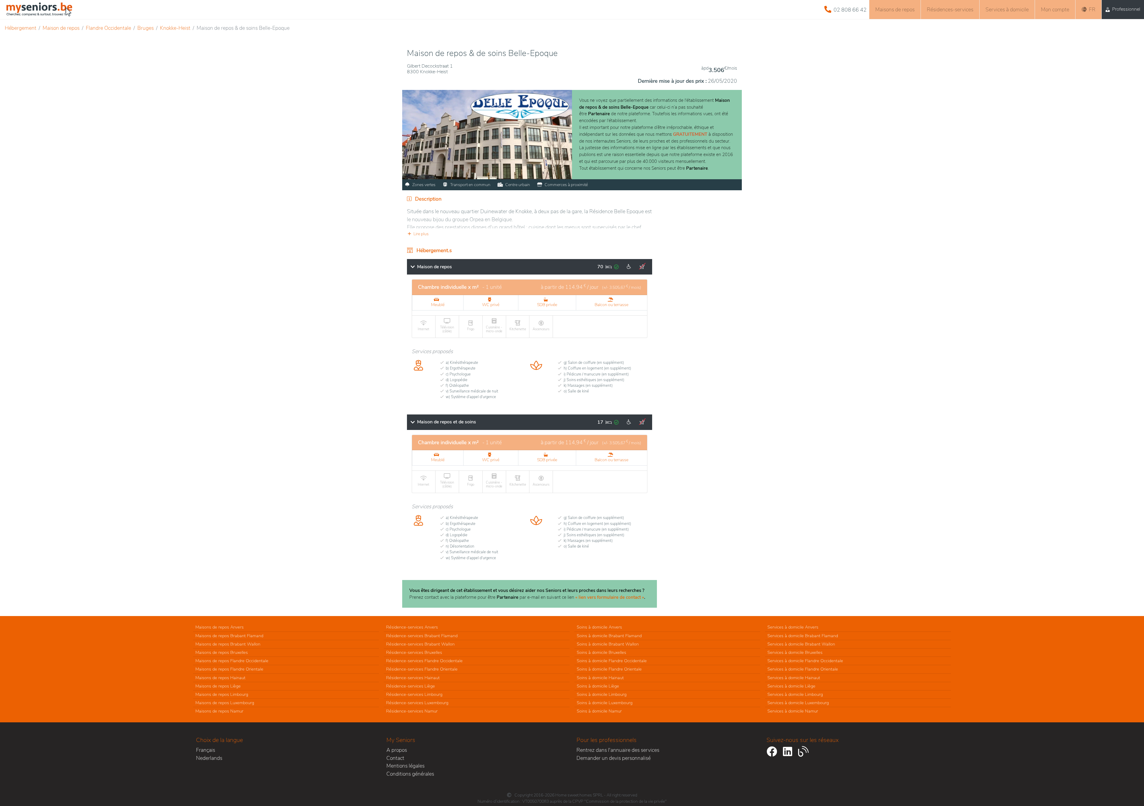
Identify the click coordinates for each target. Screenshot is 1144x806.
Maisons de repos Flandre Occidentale (231, 661)
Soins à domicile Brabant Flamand (609, 636)
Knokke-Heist (175, 28)
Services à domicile (1007, 9)
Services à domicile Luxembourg (798, 703)
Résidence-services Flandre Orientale (422, 669)
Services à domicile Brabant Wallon (801, 644)
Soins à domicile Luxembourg (604, 703)
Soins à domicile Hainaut (600, 678)
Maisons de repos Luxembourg (224, 703)
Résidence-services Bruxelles (414, 652)
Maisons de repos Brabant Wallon (227, 644)
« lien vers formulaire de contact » (609, 597)
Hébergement (20, 28)
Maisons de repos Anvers (219, 627)
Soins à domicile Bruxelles (601, 652)
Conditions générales (410, 773)
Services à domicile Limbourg (795, 694)
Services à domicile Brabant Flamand (802, 636)
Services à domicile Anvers (792, 627)
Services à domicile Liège (791, 686)
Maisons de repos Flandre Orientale (229, 669)
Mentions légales (405, 765)
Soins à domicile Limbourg (602, 694)
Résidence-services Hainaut (413, 678)
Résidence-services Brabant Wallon (420, 644)
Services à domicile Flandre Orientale (802, 669)
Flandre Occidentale (108, 28)
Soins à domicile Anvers (599, 627)
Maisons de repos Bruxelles (221, 652)
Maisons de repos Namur (219, 711)
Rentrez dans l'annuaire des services (617, 750)
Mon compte (1055, 9)
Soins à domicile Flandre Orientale (609, 669)
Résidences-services (950, 9)
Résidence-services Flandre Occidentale (424, 661)
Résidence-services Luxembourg (417, 703)
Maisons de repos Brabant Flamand (229, 636)
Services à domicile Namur (792, 711)
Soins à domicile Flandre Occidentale (612, 661)
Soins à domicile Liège (598, 686)
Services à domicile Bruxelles (795, 652)
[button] (529, 234)
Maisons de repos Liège (218, 686)
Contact (395, 758)
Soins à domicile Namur (599, 711)
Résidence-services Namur (412, 711)
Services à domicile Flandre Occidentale (805, 661)
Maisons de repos (895, 9)
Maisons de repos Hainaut (220, 678)
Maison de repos (61, 28)
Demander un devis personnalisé (613, 758)
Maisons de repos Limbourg (221, 694)
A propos (396, 750)
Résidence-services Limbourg (414, 694)
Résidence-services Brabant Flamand (422, 636)
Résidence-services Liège (410, 686)
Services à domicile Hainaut (793, 678)
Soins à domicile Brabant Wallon (608, 644)
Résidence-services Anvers (412, 627)
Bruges (145, 28)
